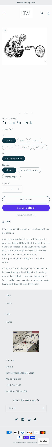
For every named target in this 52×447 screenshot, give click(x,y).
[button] (3, 13)
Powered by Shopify (33, 442)
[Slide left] (20, 113)
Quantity (6, 183)
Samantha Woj (22, 442)
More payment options (26, 215)
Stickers (9, 170)
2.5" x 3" (9, 140)
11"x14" (35, 140)
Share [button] (8, 221)
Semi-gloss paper (29, 170)
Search (9, 303)
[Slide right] (32, 113)
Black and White (13, 158)
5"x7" (22, 140)
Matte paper (11, 176)
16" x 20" (25, 147)
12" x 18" (9, 147)
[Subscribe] (43, 408)
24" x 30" (40, 147)
